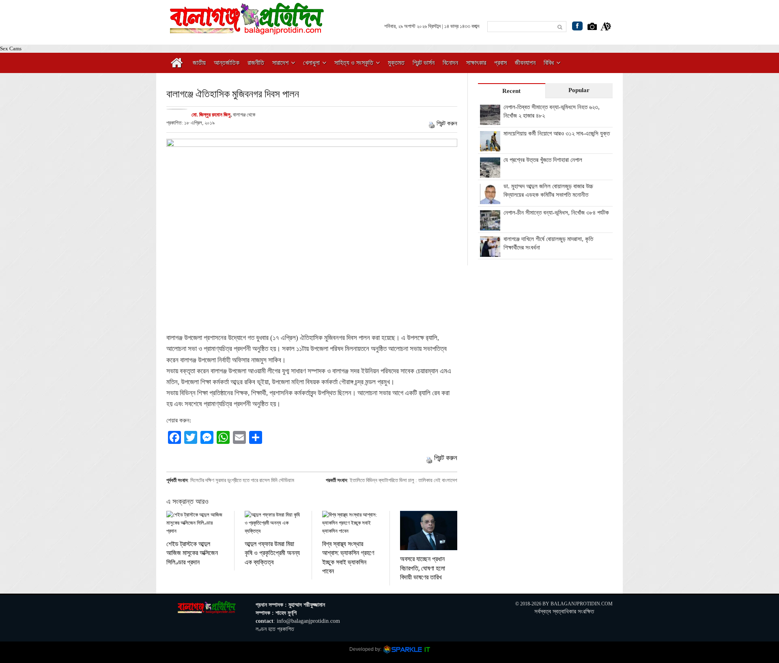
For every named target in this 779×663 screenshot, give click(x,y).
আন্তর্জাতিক (226, 62)
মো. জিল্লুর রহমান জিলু (211, 115)
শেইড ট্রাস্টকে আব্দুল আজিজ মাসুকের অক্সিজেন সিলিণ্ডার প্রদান (192, 552)
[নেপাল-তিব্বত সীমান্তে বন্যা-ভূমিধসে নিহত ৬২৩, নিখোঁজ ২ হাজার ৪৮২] (490, 120)
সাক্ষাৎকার (476, 62)
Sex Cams (11, 48)
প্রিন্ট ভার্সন (424, 62)
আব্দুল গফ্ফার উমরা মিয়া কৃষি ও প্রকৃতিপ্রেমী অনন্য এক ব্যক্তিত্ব (272, 552)
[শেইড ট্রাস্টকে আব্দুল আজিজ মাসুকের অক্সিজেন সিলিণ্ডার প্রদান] (195, 523)
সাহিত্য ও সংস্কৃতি (353, 62)
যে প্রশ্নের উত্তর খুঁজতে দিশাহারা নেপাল (543, 160)
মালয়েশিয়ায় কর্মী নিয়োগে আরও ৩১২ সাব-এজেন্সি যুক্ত (557, 133)
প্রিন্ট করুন (447, 123)
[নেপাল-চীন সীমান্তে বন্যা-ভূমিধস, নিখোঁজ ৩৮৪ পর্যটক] (490, 226)
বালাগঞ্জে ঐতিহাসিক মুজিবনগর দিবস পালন (232, 93)
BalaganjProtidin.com (582, 604)
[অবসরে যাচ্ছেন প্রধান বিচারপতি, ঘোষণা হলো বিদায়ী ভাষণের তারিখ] (428, 530)
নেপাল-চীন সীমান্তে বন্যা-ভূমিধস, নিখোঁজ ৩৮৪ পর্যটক (556, 212)
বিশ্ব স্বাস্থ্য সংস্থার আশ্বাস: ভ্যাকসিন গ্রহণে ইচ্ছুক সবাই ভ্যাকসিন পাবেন (348, 557)
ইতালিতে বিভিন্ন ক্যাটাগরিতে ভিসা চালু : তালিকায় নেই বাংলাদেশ (403, 480)
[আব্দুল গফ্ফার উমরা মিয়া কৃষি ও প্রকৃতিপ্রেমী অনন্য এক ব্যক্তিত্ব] (273, 523)
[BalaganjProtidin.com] (247, 30)
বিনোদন (450, 62)
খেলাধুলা (311, 62)
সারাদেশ (280, 62)
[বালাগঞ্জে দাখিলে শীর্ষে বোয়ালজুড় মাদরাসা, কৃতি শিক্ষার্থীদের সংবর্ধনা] (490, 252)
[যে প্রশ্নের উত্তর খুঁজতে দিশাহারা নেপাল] (490, 173)
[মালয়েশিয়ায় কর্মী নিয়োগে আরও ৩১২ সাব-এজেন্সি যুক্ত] (490, 147)
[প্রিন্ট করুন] (431, 123)
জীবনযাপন (525, 62)
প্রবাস (500, 62)
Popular (579, 90)
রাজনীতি (255, 62)
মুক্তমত (396, 62)
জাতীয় (199, 62)
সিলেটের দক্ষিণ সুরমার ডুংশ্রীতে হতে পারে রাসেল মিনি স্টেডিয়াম (242, 480)
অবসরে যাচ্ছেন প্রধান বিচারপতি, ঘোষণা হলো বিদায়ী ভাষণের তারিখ (422, 567)
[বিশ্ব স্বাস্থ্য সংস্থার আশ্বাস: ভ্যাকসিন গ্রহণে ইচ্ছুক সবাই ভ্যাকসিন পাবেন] (350, 523)
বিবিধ (549, 62)
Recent (511, 91)
